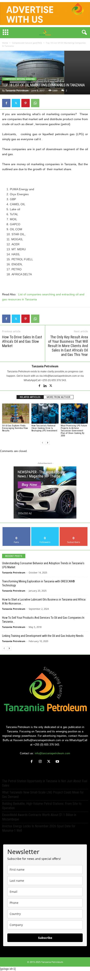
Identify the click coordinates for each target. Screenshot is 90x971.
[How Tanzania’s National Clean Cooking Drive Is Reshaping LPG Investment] (45, 413)
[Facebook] (6, 103)
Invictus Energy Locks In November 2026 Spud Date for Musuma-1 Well (38, 828)
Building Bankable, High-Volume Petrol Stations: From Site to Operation (41, 806)
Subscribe (74, 528)
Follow (45, 528)
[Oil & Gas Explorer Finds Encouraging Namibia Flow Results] (15, 413)
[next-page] (47, 443)
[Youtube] (58, 761)
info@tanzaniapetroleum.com (52, 753)
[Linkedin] (45, 386)
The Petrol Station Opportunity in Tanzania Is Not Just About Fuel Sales (44, 783)
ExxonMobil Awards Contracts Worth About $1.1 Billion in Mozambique (39, 817)
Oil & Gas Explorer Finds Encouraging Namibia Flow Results (15, 428)
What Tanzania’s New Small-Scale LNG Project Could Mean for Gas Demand (43, 794)
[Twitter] (16, 103)
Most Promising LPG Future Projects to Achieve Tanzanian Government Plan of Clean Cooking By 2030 (74, 430)
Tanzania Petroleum (17, 90)
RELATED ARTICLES (30, 397)
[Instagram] (41, 761)
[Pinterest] (25, 103)
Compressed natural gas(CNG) (27, 42)
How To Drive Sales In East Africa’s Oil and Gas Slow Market (22, 341)
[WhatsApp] (35, 103)
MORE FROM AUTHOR (58, 397)
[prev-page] (42, 443)
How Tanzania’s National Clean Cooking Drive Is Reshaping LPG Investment (44, 428)
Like (16, 528)
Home (5, 42)
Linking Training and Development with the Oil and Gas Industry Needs (43, 635)
